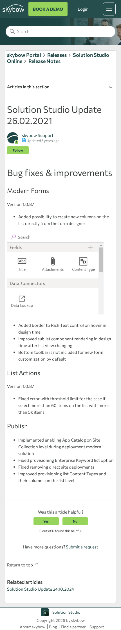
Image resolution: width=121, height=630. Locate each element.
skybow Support (37, 135)
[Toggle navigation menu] (109, 9)
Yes (46, 521)
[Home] (13, 13)
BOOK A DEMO (48, 9)
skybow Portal (24, 55)
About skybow (32, 626)
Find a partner (73, 626)
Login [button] (83, 9)
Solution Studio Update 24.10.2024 (40, 588)
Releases (57, 55)
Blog (53, 626)
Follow (18, 150)
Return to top (20, 564)
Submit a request (82, 546)
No (75, 521)
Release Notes (44, 61)
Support (96, 626)
